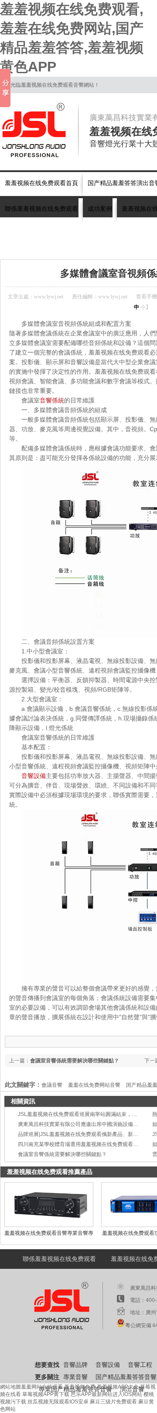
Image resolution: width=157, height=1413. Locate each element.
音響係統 (52, 400)
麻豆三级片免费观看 (113, 1402)
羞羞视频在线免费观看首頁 (41, 183)
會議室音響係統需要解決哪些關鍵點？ (74, 1061)
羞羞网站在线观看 (42, 1387)
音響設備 (33, 775)
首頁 (36, 249)
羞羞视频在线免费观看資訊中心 (83, 249)
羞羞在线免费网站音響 (94, 1085)
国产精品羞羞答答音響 (126, 1377)
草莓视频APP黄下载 (45, 1394)
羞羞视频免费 (80, 1387)
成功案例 (100, 209)
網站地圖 (10, 1387)
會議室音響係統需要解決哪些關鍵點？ (62, 1154)
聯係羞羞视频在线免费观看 (41, 209)
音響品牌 (75, 1365)
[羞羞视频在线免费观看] (39, 130)
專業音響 (75, 1377)
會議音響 (136, 249)
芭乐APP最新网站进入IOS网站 (106, 1394)
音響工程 (140, 1365)
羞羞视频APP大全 (118, 1387)
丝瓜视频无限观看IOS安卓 (58, 1402)
